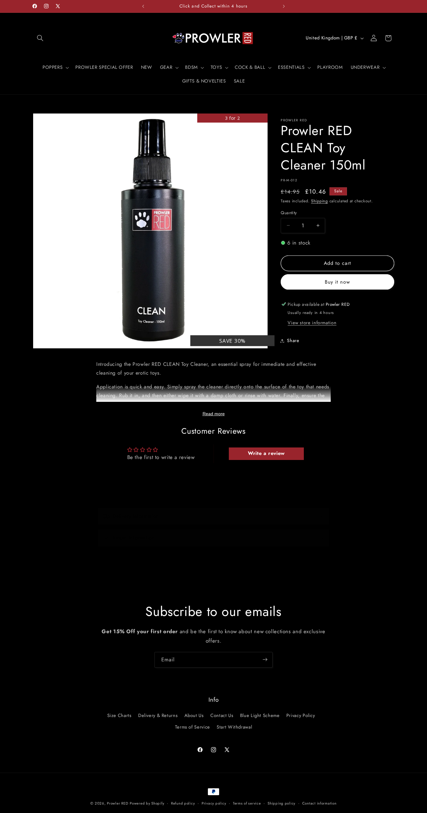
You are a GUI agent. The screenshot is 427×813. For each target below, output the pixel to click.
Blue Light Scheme (260, 715)
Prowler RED (117, 803)
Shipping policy (281, 803)
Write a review (266, 453)
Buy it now (337, 281)
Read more (214, 413)
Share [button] (293, 340)
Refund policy (183, 803)
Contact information (319, 803)
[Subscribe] (265, 659)
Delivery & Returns (158, 715)
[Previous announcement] (143, 6)
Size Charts (119, 715)
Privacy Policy (300, 715)
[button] (40, 38)
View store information (312, 322)
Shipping (319, 201)
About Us (194, 715)
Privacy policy (214, 803)
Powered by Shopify (147, 803)
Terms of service (247, 803)
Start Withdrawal (234, 727)
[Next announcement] (284, 6)
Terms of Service (192, 727)
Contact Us (221, 715)
